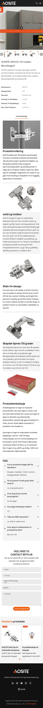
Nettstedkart (31, 704)
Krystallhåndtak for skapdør (30, 648)
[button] (19, 659)
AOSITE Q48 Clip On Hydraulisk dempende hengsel (11, 649)
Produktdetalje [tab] (21, 116)
